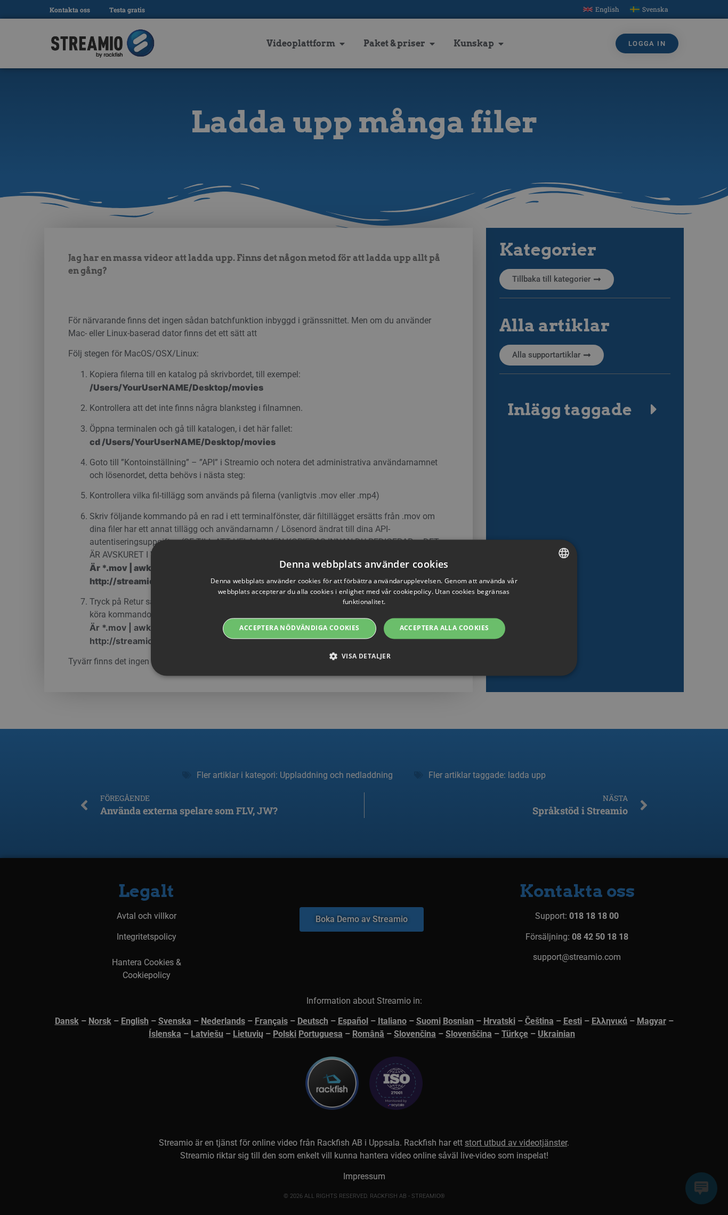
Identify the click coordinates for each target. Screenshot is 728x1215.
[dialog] (364, 607)
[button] (364, 655)
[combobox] (564, 552)
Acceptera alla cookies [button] (444, 628)
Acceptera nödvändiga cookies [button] (299, 628)
